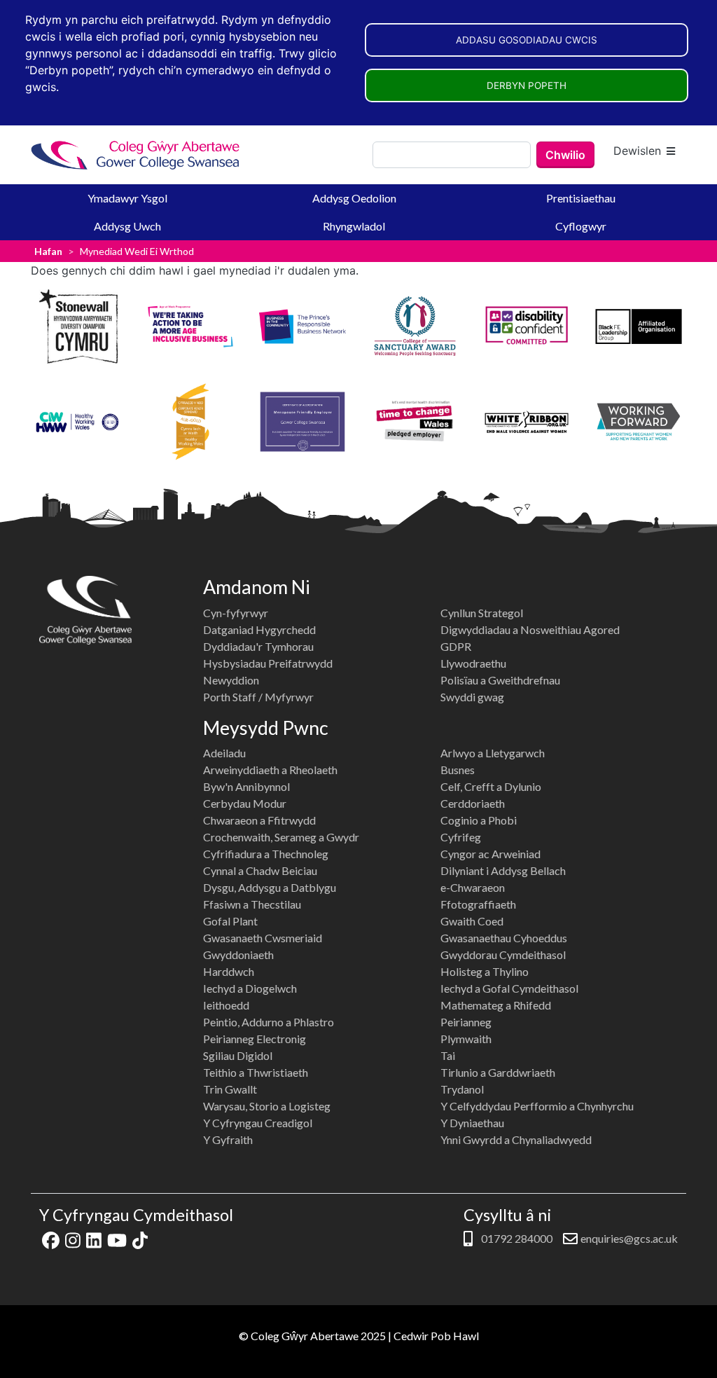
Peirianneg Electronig (254, 1038)
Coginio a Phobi (478, 820)
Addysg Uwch (127, 226)
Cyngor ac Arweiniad (490, 853)
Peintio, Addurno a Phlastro (268, 1021)
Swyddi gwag (472, 696)
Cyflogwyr (580, 226)
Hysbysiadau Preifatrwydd (268, 663)
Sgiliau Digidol (237, 1055)
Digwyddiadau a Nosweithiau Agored (530, 629)
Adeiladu (224, 752)
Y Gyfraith (228, 1139)
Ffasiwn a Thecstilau (252, 904)
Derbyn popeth (526, 85)
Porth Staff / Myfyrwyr (258, 696)
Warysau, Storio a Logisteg (266, 1105)
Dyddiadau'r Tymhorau (258, 646)
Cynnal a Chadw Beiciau (260, 870)
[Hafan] (136, 155)
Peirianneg (466, 1021)
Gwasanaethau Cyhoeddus (503, 937)
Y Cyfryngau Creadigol (257, 1122)
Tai (447, 1055)
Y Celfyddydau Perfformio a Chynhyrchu (537, 1105)
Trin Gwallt (230, 1089)
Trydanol (462, 1089)
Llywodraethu (473, 663)
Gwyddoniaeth (238, 954)
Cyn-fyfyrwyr (235, 612)
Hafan (48, 251)
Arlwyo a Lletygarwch (492, 752)
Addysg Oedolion (354, 198)
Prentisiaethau (580, 198)
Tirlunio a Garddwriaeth (497, 1072)
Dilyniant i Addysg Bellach (503, 870)
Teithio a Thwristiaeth (255, 1072)
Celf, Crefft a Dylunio (490, 786)
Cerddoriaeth (472, 803)
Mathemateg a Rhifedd (495, 1005)
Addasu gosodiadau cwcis (526, 40)
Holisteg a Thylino (484, 971)
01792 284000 (515, 1238)
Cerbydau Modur (244, 803)
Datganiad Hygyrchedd (259, 629)
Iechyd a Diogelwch (250, 988)
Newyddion (231, 680)
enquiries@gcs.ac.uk (629, 1238)
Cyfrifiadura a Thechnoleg (265, 853)
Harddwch (228, 971)
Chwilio (565, 155)
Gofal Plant (230, 921)
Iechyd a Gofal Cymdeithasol (509, 988)
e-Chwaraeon (472, 887)
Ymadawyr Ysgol (127, 198)
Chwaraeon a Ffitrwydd (259, 820)
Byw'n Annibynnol (246, 786)
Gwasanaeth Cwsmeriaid (262, 937)
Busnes (457, 769)
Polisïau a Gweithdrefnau (500, 680)
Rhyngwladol (354, 226)
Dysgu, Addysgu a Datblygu (269, 887)
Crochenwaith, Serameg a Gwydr (281, 836)
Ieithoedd (226, 1005)
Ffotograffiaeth (478, 904)
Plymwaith (466, 1038)
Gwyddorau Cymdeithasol (503, 954)
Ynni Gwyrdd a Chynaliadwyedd (516, 1139)
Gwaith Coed (471, 921)
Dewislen (637, 151)
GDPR (455, 646)
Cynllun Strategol (481, 612)
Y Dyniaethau (472, 1122)
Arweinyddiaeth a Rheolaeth (270, 769)
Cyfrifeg (460, 836)
